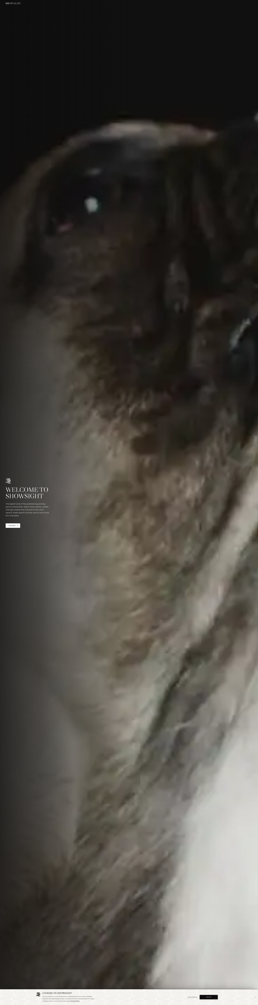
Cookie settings (192, 997)
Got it (208, 997)
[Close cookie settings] (255, 997)
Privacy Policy (75, 1001)
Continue (12, 525)
